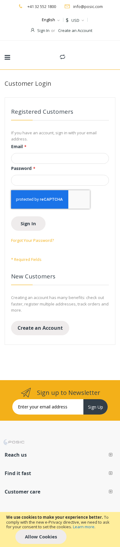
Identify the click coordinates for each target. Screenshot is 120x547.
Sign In (43, 30)
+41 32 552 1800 (41, 6)
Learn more (83, 526)
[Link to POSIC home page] (14, 442)
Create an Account (75, 30)
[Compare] (62, 55)
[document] (60, 529)
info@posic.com (88, 6)
